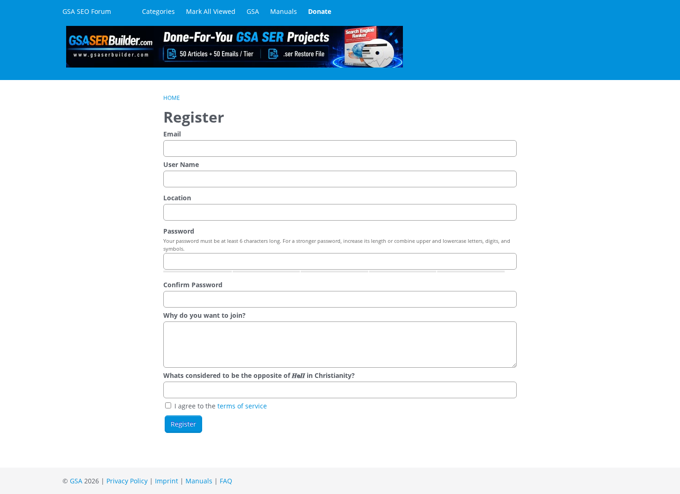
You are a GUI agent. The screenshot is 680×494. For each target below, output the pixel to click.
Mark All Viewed (210, 11)
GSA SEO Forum (86, 11)
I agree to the (220, 405)
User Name (181, 164)
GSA (253, 11)
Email (172, 134)
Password (178, 231)
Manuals (283, 11)
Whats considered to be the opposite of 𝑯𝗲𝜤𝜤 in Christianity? (259, 375)
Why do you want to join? (204, 315)
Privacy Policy (127, 480)
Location (177, 197)
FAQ (226, 480)
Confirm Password (193, 284)
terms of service (242, 405)
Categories (158, 11)
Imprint (166, 480)
